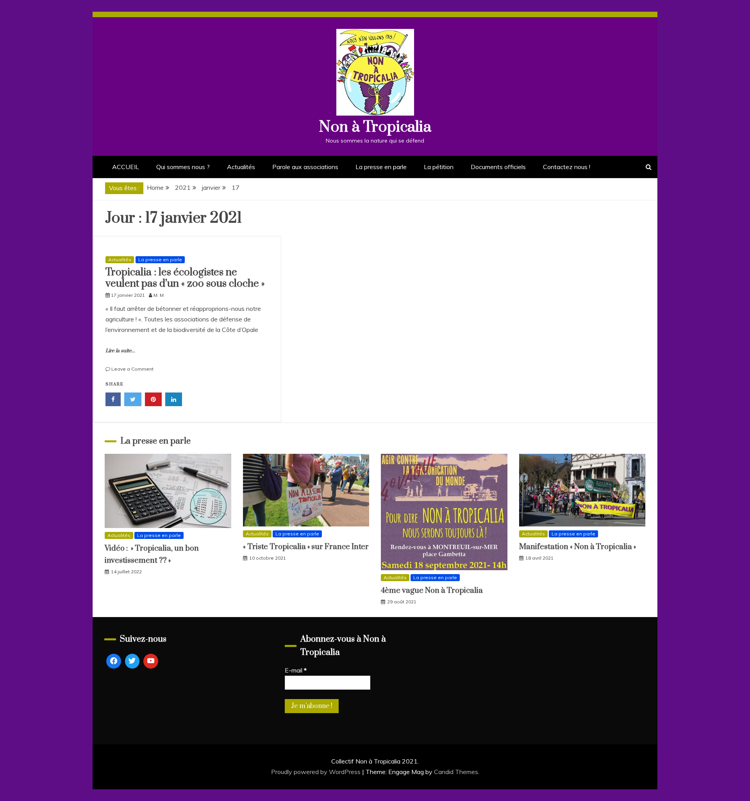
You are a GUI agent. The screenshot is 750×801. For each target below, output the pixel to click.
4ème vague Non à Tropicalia (432, 591)
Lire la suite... (120, 351)
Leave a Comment (132, 369)
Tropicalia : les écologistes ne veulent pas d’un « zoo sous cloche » (185, 278)
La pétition (439, 167)
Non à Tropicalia (375, 127)
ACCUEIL (125, 167)
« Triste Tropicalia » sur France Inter (306, 547)
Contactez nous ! (566, 167)
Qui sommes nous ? (183, 167)
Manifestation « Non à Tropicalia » (577, 547)
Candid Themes (456, 772)
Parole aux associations (305, 167)
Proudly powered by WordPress (316, 772)
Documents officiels (498, 167)
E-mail (296, 670)
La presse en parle (381, 167)
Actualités (241, 167)
